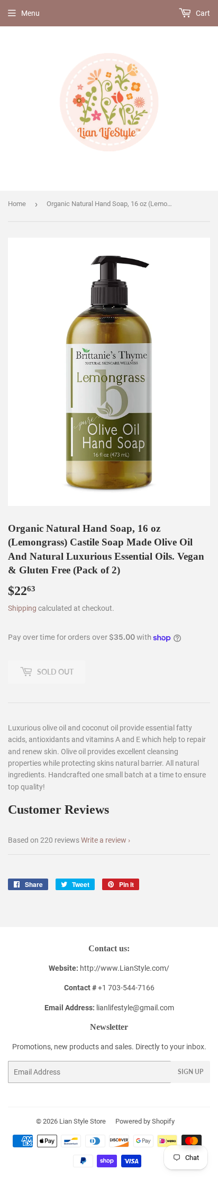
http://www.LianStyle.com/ (124, 968)
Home (17, 204)
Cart (202, 13)
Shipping (22, 608)
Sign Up (190, 1072)
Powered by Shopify (145, 1121)
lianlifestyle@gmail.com (109, 1007)
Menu (30, 13)
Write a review (103, 840)
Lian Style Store (82, 1121)
